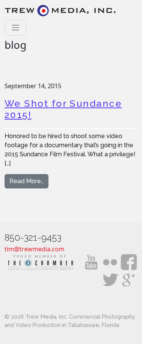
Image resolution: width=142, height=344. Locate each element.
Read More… (28, 181)
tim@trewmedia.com (34, 249)
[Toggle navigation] (16, 28)
